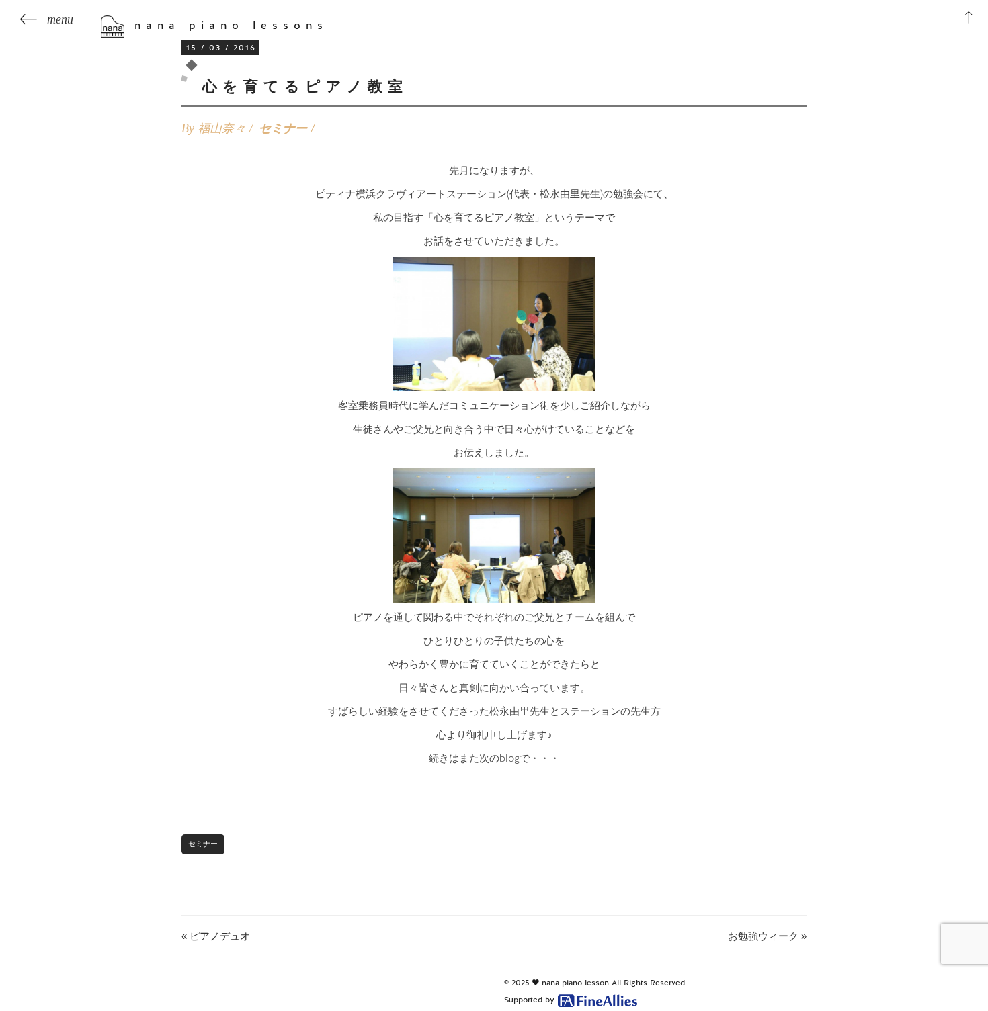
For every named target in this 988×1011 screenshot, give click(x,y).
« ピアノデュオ (215, 936)
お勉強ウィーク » (767, 936)
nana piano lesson (575, 982)
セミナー (283, 128)
